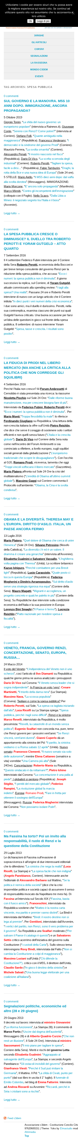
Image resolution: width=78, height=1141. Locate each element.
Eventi (39, 76)
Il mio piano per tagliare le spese (42, 1045)
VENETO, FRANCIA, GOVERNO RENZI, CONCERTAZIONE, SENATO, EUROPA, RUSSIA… (35, 652)
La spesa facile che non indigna (51, 871)
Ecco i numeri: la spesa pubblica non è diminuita (34, 411)
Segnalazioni (39, 56)
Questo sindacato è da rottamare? (26, 770)
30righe (39, 35)
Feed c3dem (14, 1118)
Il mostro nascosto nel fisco (46, 154)
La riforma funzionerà (19, 1027)
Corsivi (39, 49)
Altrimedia (30, 1132)
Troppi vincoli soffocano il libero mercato (29, 467)
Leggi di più (43, 21)
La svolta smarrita (38, 149)
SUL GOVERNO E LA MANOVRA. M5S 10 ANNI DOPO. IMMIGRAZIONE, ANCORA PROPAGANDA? (37, 105)
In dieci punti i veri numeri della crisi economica (42, 301)
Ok (30, 21)
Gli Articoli (39, 42)
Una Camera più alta (35, 760)
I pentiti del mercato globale (32, 783)
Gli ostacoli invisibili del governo (40, 1063)
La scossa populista (38, 696)
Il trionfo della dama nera (34, 691)
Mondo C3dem (39, 69)
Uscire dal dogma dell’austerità (42, 1031)
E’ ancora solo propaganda (41, 186)
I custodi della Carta (34, 944)
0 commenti (11, 96)
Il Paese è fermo (44, 609)
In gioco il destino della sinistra (44, 967)
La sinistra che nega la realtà (44, 866)
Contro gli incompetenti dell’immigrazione (48, 190)
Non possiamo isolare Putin (38, 806)
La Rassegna (39, 63)
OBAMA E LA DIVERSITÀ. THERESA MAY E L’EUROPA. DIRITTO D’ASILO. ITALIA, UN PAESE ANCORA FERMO (38, 524)
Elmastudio (66, 1128)
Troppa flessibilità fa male (36, 416)
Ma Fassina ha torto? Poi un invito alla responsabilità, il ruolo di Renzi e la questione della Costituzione (35, 841)
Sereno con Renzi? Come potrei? (34, 131)
